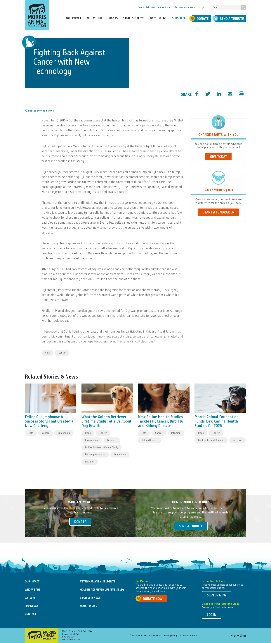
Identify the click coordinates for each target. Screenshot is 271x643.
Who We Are (32, 589)
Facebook (232, 636)
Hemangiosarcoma (95, 454)
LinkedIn (245, 636)
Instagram (241, 636)
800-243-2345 (69, 637)
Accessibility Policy (188, 636)
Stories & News (90, 597)
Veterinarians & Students (97, 581)
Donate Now (153, 599)
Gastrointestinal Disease (211, 440)
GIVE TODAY (218, 157)
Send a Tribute (191, 526)
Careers (30, 597)
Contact (30, 614)
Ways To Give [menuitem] (158, 18)
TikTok (235, 636)
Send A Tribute (232, 19)
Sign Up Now (216, 595)
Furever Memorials (185, 7)
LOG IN (211, 615)
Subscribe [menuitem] (179, 18)
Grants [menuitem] (113, 18)
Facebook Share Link (200, 94)
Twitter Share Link (211, 94)
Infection (175, 433)
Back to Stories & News (41, 110)
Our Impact (32, 581)
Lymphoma (64, 433)
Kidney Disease (150, 440)
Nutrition (89, 461)
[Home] (37, 15)
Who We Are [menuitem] (94, 18)
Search (243, 7)
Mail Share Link (233, 94)
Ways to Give (88, 606)
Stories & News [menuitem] (133, 18)
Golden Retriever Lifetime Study (154, 7)
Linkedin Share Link (222, 94)
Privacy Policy (170, 636)
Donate (203, 19)
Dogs (88, 433)
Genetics (111, 440)
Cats (47, 352)
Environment (91, 440)
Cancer (62, 352)
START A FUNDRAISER (218, 212)
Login (202, 7)
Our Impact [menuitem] (73, 18)
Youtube (238, 636)
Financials (32, 606)
